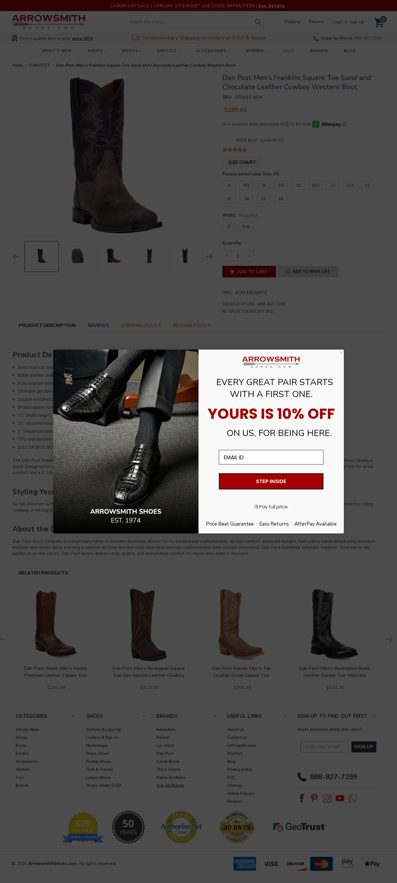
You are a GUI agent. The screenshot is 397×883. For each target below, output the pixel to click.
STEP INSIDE (271, 481)
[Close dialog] (341, 352)
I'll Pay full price (271, 506)
